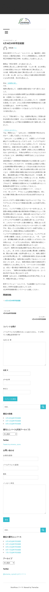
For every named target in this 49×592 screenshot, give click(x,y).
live (15, 48)
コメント (7, 340)
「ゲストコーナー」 (10, 130)
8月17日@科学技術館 (13, 549)
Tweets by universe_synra (12, 444)
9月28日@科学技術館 (13, 418)
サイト (5, 388)
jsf (15, 40)
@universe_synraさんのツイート (14, 574)
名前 (5, 370)
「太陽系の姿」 (11, 83)
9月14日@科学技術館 (13, 421)
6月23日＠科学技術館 (13, 300)
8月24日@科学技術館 (13, 423)
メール (6, 379)
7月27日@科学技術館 (13, 552)
